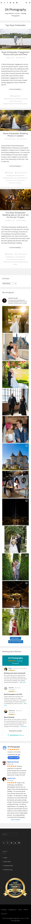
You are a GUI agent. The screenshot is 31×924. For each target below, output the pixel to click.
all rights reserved (13, 918)
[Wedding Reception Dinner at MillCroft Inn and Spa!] (15, 539)
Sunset (14, 262)
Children (25, 909)
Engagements (16, 96)
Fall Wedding (16, 175)
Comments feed (8, 865)
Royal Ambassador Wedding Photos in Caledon (15, 134)
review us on (13, 757)
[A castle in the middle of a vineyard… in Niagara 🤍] (15, 456)
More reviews (15, 820)
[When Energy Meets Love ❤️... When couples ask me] (15, 319)
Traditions (18, 183)
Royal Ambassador (19, 178)
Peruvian (14, 259)
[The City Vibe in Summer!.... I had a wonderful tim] (15, 594)
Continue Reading (15, 89)
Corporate (4, 913)
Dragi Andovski (21, 57)
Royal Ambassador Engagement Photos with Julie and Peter (15, 53)
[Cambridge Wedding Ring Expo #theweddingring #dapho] (15, 484)
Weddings (10, 172)
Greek (14, 99)
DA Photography (15, 9)
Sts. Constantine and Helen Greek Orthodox (17, 180)
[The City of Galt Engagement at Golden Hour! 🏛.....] (15, 346)
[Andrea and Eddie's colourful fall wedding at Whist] (15, 511)
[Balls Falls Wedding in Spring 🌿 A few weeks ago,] (15, 374)
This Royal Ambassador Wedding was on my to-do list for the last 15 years (15, 214)
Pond (22, 99)
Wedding (19, 262)
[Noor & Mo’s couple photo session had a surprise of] (15, 402)
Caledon (9, 99)
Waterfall (14, 103)
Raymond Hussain (13, 762)
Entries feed (7, 861)
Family (20, 909)
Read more (23, 682)
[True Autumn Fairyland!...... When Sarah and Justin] (15, 566)
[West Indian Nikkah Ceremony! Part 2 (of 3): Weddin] (15, 621)
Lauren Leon (11, 778)
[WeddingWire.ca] (15, 736)
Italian (18, 99)
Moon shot (15, 257)
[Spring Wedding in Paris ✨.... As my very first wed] (15, 429)
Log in (5, 857)
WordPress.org (8, 869)
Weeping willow (22, 103)
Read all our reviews (15, 731)
